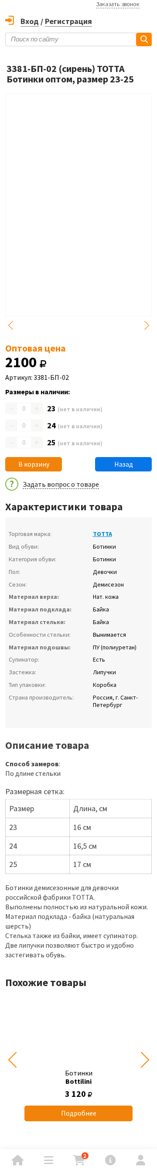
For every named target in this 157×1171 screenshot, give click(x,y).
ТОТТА (102, 534)
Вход (29, 21)
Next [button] (146, 325)
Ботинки (78, 1077)
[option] (78, 1060)
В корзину (33, 464)
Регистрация (68, 21)
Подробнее (78, 1113)
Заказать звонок (118, 4)
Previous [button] (10, 325)
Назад (123, 464)
